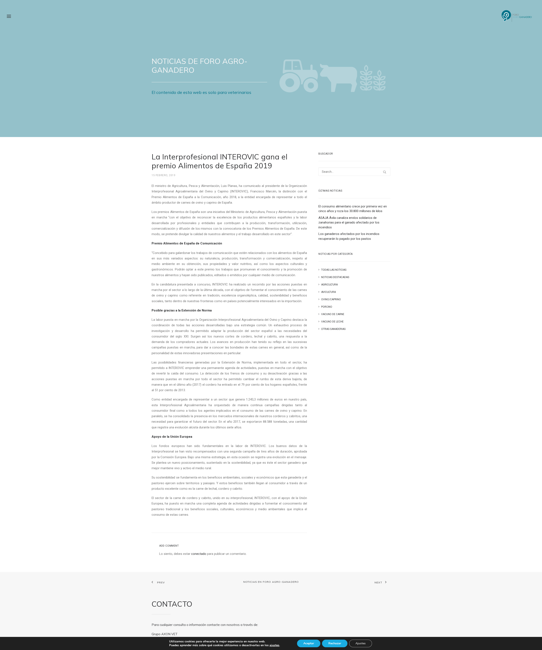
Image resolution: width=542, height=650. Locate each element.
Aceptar (308, 643)
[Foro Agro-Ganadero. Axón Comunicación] (517, 16)
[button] (384, 172)
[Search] (354, 171)
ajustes (274, 645)
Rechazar (334, 643)
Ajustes (360, 643)
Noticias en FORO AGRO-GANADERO (271, 581)
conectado (198, 554)
